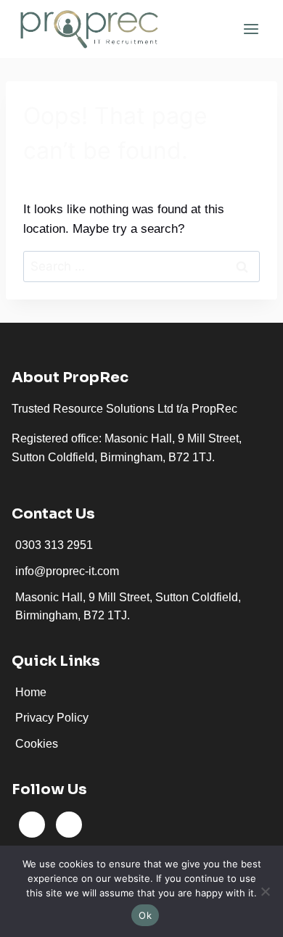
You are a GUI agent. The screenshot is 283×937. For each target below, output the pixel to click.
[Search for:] (141, 266)
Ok (145, 915)
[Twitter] (69, 825)
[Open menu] (251, 28)
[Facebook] (32, 825)
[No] (265, 891)
